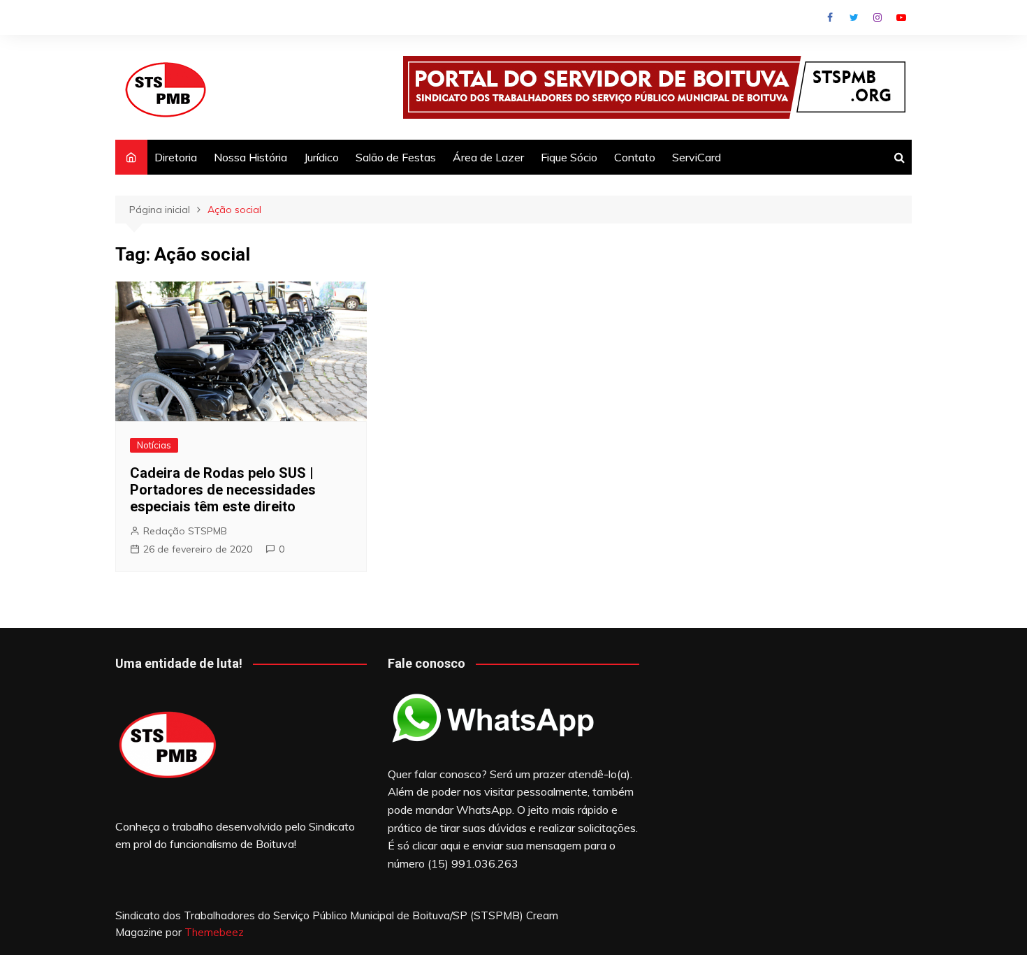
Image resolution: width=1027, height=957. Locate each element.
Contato (634, 157)
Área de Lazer (488, 157)
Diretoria (175, 157)
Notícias (154, 445)
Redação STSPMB (185, 531)
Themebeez (214, 932)
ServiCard (696, 157)
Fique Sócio (569, 157)
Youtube (901, 17)
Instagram (877, 17)
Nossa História (250, 157)
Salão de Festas (396, 157)
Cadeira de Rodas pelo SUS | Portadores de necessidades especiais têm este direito (223, 490)
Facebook (830, 17)
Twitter (853, 17)
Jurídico (321, 157)
